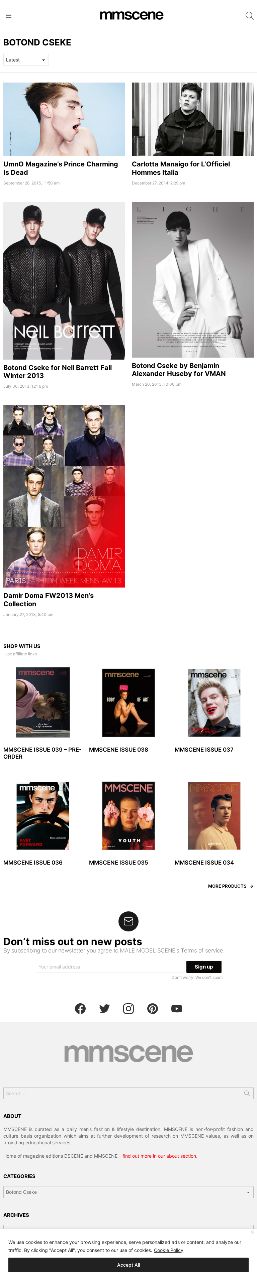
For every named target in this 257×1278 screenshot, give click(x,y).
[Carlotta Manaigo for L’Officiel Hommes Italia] (193, 119)
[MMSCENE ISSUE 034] (214, 815)
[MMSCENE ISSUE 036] (42, 815)
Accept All (128, 1265)
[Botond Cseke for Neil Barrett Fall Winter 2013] (64, 281)
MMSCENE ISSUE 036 (33, 862)
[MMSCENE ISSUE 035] (128, 815)
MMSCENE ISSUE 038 (118, 749)
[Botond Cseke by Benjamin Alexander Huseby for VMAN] (193, 280)
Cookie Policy (168, 1250)
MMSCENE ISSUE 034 (204, 862)
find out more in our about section (159, 1156)
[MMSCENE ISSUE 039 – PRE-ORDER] (42, 702)
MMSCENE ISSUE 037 (204, 749)
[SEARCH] (250, 15)
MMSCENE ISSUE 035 (118, 862)
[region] (128, 1253)
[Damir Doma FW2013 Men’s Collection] (64, 496)
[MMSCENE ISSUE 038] (128, 702)
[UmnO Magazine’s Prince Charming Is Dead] (64, 119)
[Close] (252, 1232)
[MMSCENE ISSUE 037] (214, 702)
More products (227, 886)
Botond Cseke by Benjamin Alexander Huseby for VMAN (179, 370)
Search (247, 1094)
